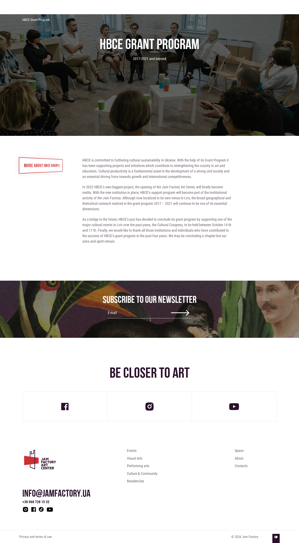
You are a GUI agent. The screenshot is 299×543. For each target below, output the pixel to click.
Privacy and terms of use (35, 536)
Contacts (241, 465)
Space (239, 450)
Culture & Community (142, 473)
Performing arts (138, 465)
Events (131, 450)
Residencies (135, 481)
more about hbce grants (42, 165)
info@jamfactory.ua (56, 493)
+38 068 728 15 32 (35, 501)
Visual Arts (134, 458)
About (239, 458)
